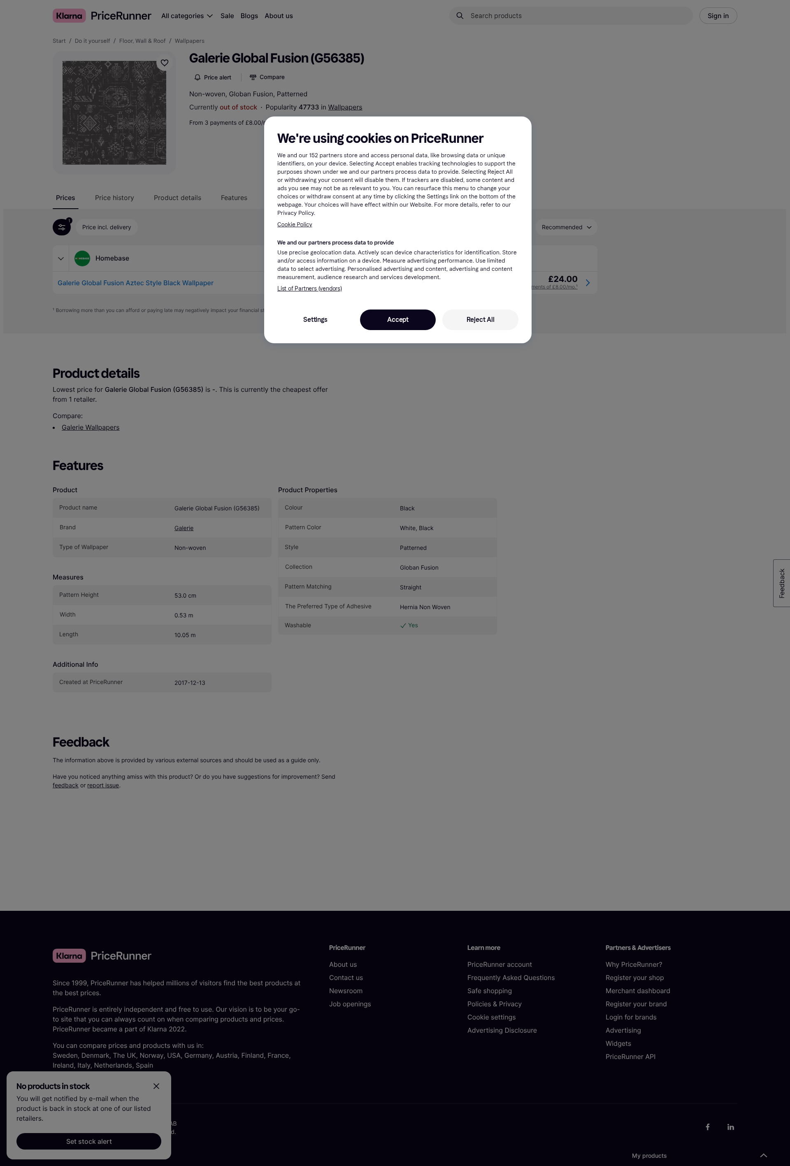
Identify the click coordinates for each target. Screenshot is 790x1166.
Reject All (481, 320)
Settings (315, 320)
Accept (398, 320)
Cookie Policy (294, 224)
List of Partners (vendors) (309, 288)
